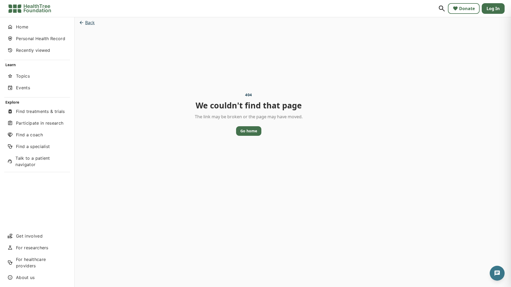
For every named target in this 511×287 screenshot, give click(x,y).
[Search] (442, 8)
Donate (467, 8)
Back (90, 23)
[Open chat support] (497, 273)
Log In (493, 8)
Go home (248, 130)
